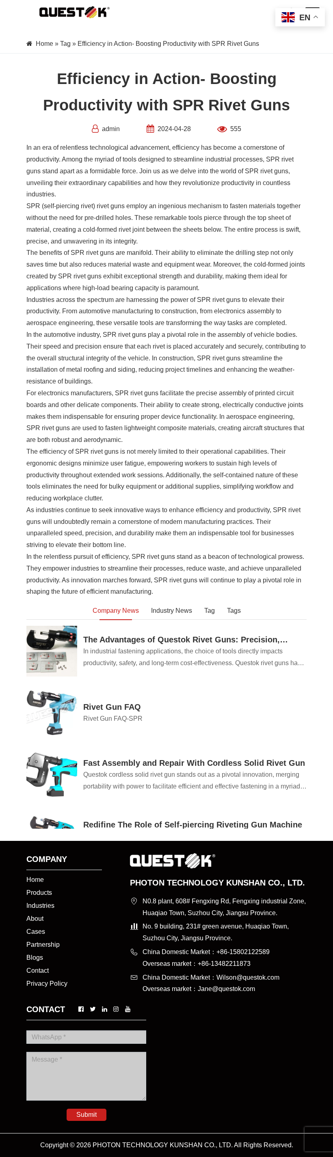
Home (44, 43)
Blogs (34, 957)
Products (39, 892)
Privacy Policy (46, 983)
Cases (35, 931)
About (34, 918)
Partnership (43, 944)
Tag (65, 43)
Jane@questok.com (226, 988)
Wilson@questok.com (247, 977)
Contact (37, 970)
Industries (40, 905)
